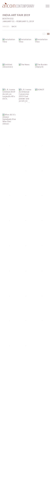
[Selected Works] (44, 34)
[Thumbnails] (48, 34)
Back (14, 26)
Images (6, 26)
